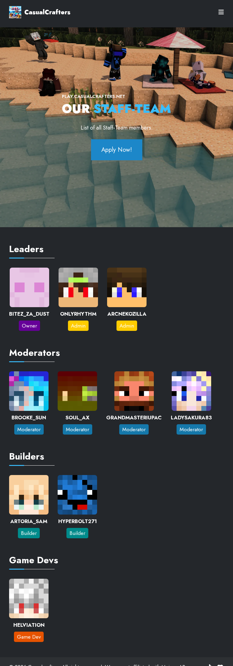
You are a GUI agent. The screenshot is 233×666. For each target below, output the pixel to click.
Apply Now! (116, 149)
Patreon (19, 119)
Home (16, 36)
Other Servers (27, 52)
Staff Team (22, 102)
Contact (19, 136)
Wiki (14, 69)
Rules (16, 86)
